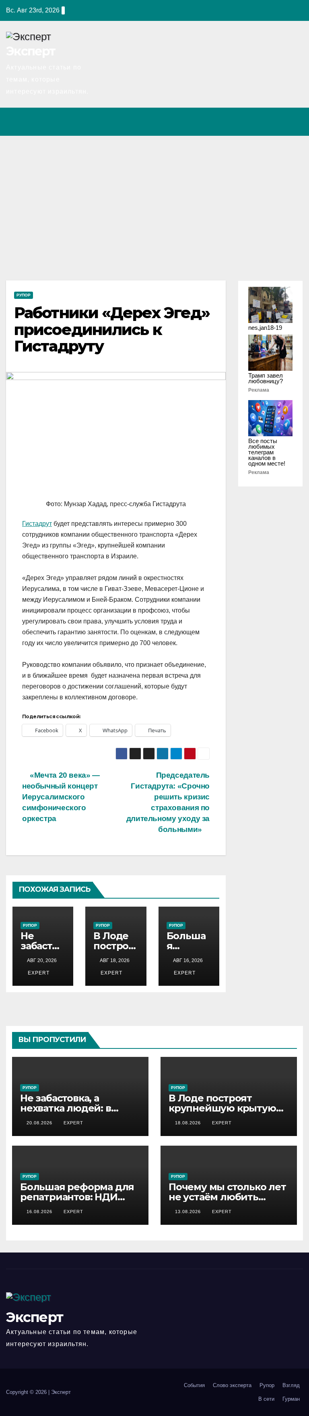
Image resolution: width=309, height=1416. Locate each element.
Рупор (23, 295)
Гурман (291, 1399)
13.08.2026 (188, 1211)
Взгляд (291, 1385)
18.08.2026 (188, 1122)
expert (37, 973)
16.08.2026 (40, 1211)
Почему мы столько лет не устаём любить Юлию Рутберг (227, 1197)
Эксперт (30, 51)
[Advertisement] (154, 196)
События (194, 1385)
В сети (266, 1399)
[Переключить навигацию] (294, 121)
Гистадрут (37, 523)
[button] (262, 121)
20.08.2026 (40, 1122)
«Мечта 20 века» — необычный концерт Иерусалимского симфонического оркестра (61, 797)
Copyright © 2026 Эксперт (38, 1392)
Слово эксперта (232, 1385)
